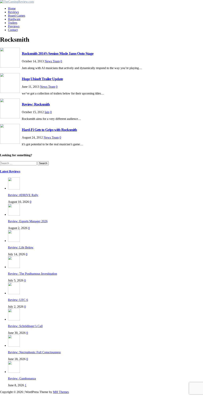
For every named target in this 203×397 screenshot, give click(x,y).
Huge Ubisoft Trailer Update (42, 79)
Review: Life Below (21, 247)
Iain (47, 112)
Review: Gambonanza (22, 378)
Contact (13, 30)
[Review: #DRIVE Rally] (14, 188)
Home (12, 8)
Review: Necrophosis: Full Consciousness (34, 352)
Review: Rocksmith (36, 104)
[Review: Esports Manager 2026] (14, 214)
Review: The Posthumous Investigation (32, 273)
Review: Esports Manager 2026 (28, 221)
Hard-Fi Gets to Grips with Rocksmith (49, 130)
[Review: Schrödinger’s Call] (14, 319)
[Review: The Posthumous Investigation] (14, 267)
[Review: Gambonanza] (14, 371)
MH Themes (61, 392)
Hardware (14, 19)
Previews (13, 26)
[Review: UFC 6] (14, 293)
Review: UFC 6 (18, 300)
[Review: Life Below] (14, 240)
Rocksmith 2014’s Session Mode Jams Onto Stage (57, 53)
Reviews (13, 12)
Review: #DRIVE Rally (23, 195)
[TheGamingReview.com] (17, 1)
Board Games (16, 15)
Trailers (12, 22)
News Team (52, 61)
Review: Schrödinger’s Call (25, 326)
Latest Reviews (10, 171)
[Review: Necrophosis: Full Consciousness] (14, 345)
